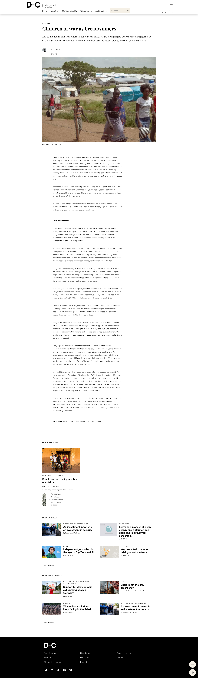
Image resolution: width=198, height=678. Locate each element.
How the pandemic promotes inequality (58, 490)
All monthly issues (52, 662)
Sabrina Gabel (54, 502)
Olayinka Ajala (69, 612)
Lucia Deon (69, 555)
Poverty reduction (50, 11)
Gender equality (69, 11)
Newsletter (85, 653)
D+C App (84, 657)
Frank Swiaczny (55, 494)
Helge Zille (68, 596)
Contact (120, 657)
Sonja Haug (53, 497)
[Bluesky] (70, 669)
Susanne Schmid (55, 500)
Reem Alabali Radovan (72, 533)
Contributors (50, 653)
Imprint (83, 662)
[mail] (45, 669)
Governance (86, 11)
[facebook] (52, 669)
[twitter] (58, 669)
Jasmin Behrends (128, 591)
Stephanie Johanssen (142, 591)
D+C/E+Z (124, 539)
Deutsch (171, 4)
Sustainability (101, 11)
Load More (49, 565)
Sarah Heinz (127, 555)
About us (48, 657)
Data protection (124, 653)
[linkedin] (64, 669)
